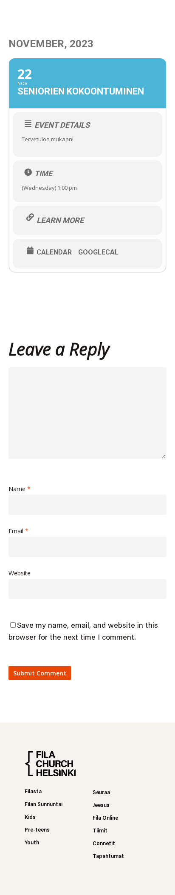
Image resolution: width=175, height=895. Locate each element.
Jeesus (101, 805)
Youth (32, 843)
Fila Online (105, 818)
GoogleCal (98, 252)
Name (19, 489)
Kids (30, 817)
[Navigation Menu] (162, 13)
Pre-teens (37, 830)
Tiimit (100, 831)
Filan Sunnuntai (43, 804)
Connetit (104, 843)
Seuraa (101, 792)
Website (19, 573)
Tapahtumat (108, 856)
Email (18, 531)
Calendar (54, 252)
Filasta (33, 792)
